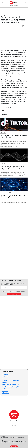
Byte (3, 378)
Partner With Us (14, 434)
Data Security (9, 15)
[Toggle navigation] (2, 2)
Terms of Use (18, 291)
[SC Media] (14, 3)
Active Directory (5, 192)
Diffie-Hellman (5, 393)
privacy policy (18, 442)
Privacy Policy (23, 291)
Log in (11, 5)
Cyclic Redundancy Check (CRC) (10, 387)
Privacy (3, 15)
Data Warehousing (7, 389)
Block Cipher (5, 376)
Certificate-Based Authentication (10, 380)
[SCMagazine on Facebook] (11, 420)
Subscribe (14, 294)
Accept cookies (14, 446)
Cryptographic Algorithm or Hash (10, 384)
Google (3, 50)
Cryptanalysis (5, 382)
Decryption (5, 391)
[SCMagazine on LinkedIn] (17, 420)
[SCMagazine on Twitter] (14, 420)
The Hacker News (16, 56)
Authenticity (5, 374)
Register (16, 5)
